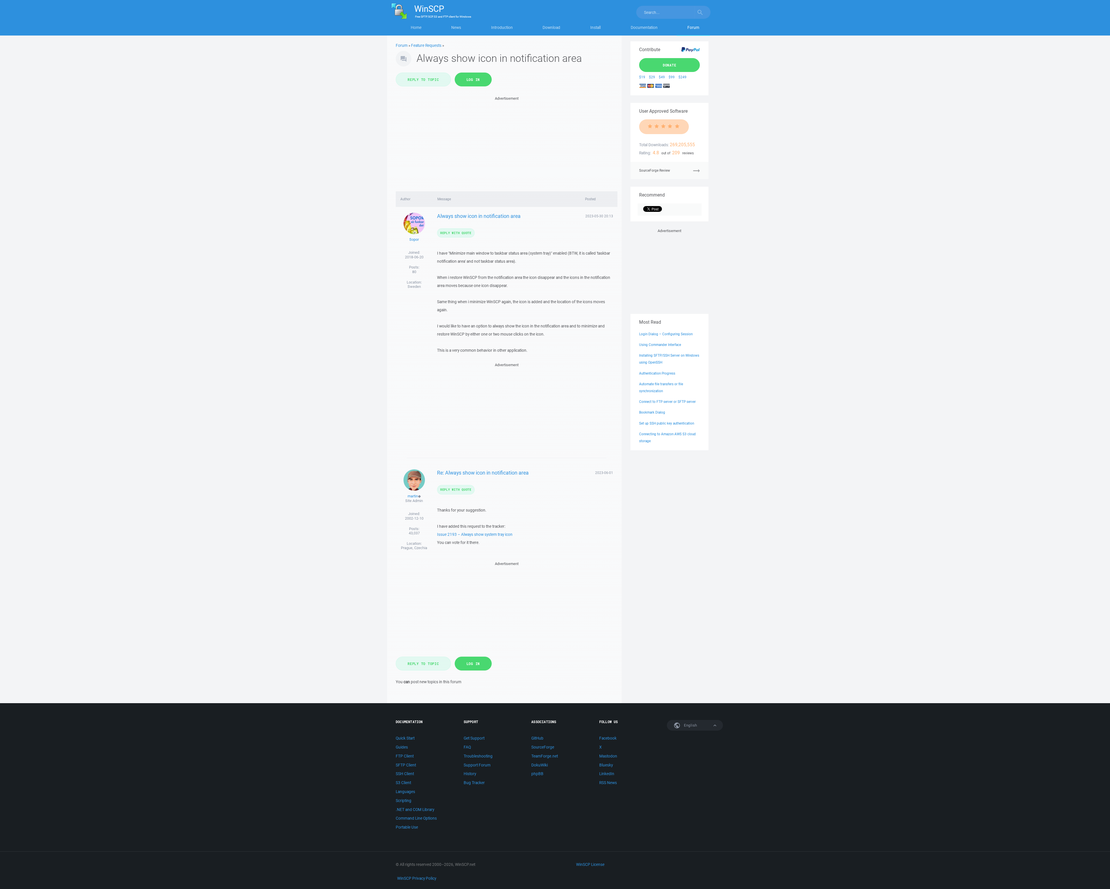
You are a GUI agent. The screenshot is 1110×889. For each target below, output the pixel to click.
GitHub (537, 738)
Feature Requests (426, 45)
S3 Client (403, 782)
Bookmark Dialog (652, 412)
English (690, 725)
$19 (642, 77)
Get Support (474, 738)
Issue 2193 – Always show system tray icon (475, 534)
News (456, 27)
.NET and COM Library (415, 809)
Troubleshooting (478, 756)
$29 (652, 77)
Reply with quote (455, 233)
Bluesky (606, 765)
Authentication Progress (657, 373)
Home (416, 27)
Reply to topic (423, 79)
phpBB (537, 773)
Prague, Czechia (414, 547)
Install (595, 27)
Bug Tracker (474, 782)
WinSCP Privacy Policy (416, 878)
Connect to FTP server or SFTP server (667, 401)
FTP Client (405, 756)
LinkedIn (606, 773)
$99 (672, 77)
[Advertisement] (506, 142)
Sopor (414, 239)
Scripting (403, 800)
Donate (669, 65)
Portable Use (407, 827)
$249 (682, 77)
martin (413, 496)
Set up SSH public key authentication (666, 423)
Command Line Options (416, 818)
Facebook (608, 738)
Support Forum (477, 765)
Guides (402, 747)
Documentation (644, 27)
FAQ (467, 747)
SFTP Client (406, 765)
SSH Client (405, 773)
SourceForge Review (654, 170)
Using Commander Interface (660, 344)
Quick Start (405, 738)
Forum (693, 27)
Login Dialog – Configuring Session (666, 334)
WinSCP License (590, 864)
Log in (473, 79)
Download (551, 27)
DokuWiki (539, 765)
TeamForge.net (544, 756)
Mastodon (608, 756)
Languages (405, 791)
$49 (662, 77)
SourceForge (542, 747)
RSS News (608, 782)
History (470, 773)
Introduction (502, 27)
